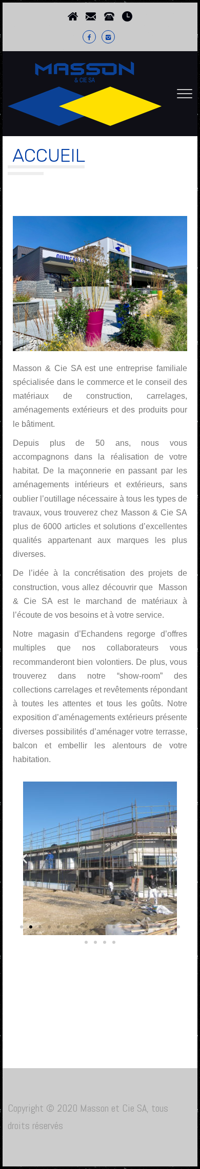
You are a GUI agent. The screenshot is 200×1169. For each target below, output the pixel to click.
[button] (24, 858)
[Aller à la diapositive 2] (30, 926)
